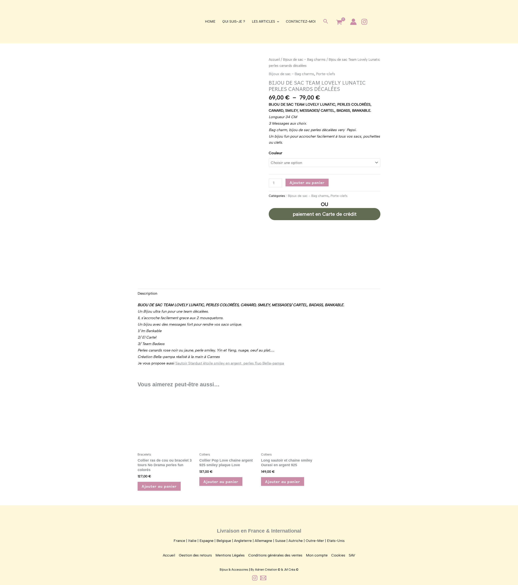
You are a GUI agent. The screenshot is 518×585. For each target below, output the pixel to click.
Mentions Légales (230, 555)
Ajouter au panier (307, 182)
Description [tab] (147, 293)
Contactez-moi (301, 21)
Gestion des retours (195, 555)
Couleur (275, 153)
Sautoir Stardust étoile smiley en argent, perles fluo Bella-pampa (229, 363)
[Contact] (263, 578)
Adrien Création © (267, 569)
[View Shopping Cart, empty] (339, 23)
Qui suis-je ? (233, 21)
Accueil (274, 59)
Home (210, 21)
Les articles (263, 21)
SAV (352, 555)
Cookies (338, 555)
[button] (325, 21)
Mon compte (317, 555)
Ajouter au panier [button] (159, 486)
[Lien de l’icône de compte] (353, 21)
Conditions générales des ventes (275, 555)
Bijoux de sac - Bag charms (304, 59)
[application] (277, 21)
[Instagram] (364, 21)
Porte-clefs (325, 74)
